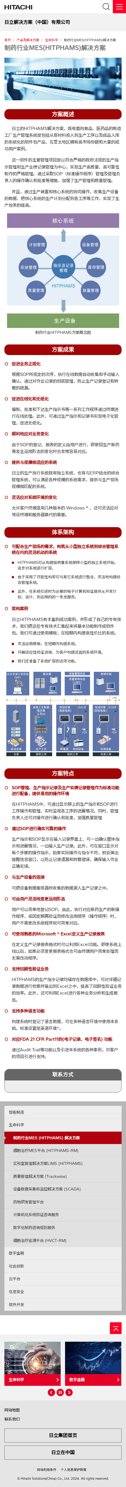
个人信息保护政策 (73, 1470)
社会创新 (16, 1266)
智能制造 (16, 1112)
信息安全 (16, 1291)
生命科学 (51, 40)
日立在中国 (63, 1452)
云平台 (14, 1278)
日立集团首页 (63, 1435)
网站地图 (12, 1410)
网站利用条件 (46, 1470)
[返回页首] (116, 1328)
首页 (7, 40)
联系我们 (12, 1419)
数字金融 (16, 1253)
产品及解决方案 (28, 40)
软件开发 (16, 1304)
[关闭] (119, 6)
